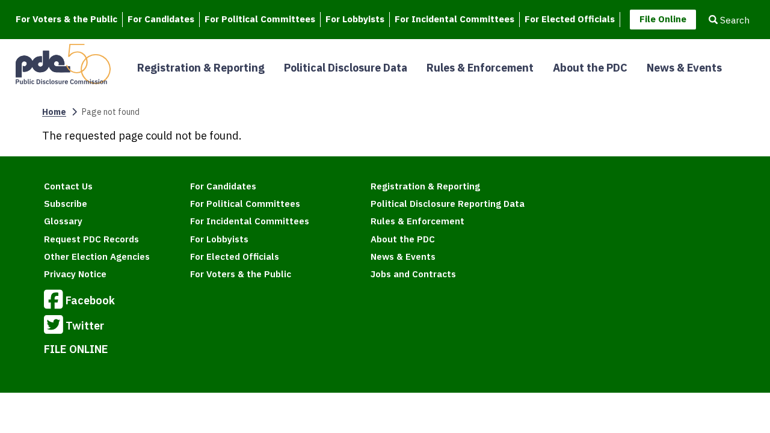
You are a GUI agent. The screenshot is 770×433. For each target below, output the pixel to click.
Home (54, 111)
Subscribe (65, 203)
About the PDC (590, 68)
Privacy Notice (75, 274)
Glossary (63, 221)
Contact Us (68, 186)
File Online (662, 19)
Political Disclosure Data (345, 68)
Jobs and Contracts (413, 274)
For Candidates (161, 19)
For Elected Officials (570, 19)
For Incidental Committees (454, 19)
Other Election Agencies (97, 256)
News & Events (684, 68)
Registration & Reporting (201, 68)
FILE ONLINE (76, 349)
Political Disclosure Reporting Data (448, 203)
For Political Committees (260, 19)
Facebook (90, 300)
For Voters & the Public (66, 19)
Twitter (85, 326)
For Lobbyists (354, 19)
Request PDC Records (91, 239)
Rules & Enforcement (480, 68)
